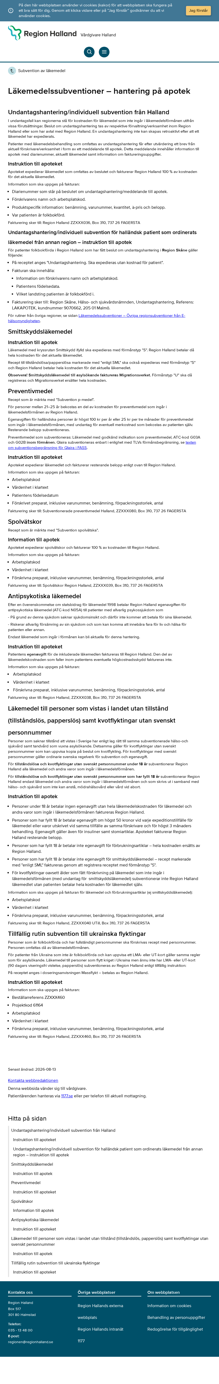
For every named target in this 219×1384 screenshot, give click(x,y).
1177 (81, 1341)
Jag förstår (198, 10)
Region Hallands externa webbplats (100, 1311)
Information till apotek (33, 1210)
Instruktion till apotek (32, 1173)
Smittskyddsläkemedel (32, 1164)
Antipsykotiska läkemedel (35, 1220)
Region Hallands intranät (100, 1329)
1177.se (67, 1096)
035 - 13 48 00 (20, 1330)
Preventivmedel (26, 1182)
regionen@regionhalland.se (30, 1342)
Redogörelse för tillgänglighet (175, 1329)
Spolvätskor (22, 1201)
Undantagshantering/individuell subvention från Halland (63, 1130)
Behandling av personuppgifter (176, 1317)
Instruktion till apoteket (34, 1139)
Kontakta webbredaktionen (33, 1080)
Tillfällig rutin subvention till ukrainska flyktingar (55, 1263)
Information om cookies (169, 1305)
